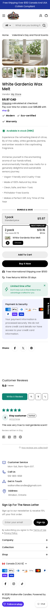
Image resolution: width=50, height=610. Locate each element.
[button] (25, 218)
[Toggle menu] (3, 15)
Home (5, 35)
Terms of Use (39, 530)
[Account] (40, 15)
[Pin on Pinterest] (31, 348)
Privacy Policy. (11, 533)
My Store (16, 94)
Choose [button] (18, 243)
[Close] (44, 285)
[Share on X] (23, 348)
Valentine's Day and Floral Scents (30, 35)
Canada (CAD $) (15, 563)
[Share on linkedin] (15, 437)
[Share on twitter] (9, 437)
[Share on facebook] (3, 437)
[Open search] (31, 396)
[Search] (44, 25)
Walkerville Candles (21, 594)
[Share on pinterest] (20, 437)
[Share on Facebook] (15, 348)
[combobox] (25, 25)
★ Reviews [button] (48, 308)
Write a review (15, 396)
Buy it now (25, 263)
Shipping (6, 103)
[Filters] (38, 396)
